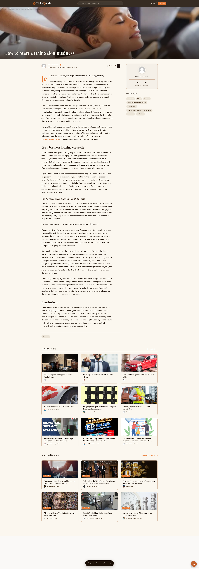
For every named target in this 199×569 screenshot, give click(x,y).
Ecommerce (132, 106)
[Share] (110, 563)
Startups (130, 114)
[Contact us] (194, 564)
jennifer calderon (53, 65)
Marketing (140, 114)
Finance (146, 99)
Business (11, 9)
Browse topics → (152, 349)
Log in (153, 3)
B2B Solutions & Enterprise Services (139, 110)
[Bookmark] (104, 563)
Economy (131, 99)
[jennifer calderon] (43, 66)
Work (139, 99)
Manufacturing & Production (137, 102)
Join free (162, 3)
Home (4, 9)
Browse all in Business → (150, 455)
